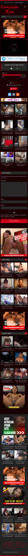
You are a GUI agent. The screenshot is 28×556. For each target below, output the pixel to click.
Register (21, 2)
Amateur (14, 88)
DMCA (16, 547)
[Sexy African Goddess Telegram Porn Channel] (14, 61)
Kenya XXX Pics (7, 543)
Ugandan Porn (21, 552)
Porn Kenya (17, 543)
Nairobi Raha (19, 542)
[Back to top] (23, 551)
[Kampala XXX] (11, 9)
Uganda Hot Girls (9, 542)
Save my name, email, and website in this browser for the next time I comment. (13, 215)
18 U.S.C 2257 (8, 547)
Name (3, 199)
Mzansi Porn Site (20, 545)
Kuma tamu (10, 545)
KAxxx (16, 82)
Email (2, 205)
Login (16, 2)
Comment (3, 180)
